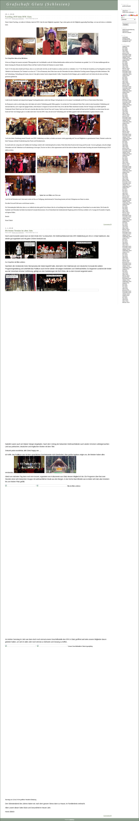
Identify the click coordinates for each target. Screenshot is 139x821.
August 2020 (125, 140)
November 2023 (126, 88)
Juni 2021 (125, 126)
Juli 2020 (124, 141)
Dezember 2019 (126, 150)
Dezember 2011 (126, 278)
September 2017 (126, 186)
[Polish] (135, 15)
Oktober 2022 (126, 103)
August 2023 (125, 92)
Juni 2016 (125, 207)
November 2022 (126, 102)
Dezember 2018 (126, 166)
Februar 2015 (126, 229)
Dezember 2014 (126, 232)
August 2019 (125, 155)
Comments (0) (107, 224)
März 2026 (125, 51)
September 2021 (126, 122)
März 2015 (125, 228)
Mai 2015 (125, 225)
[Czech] (122, 15)
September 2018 (126, 171)
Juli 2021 (124, 124)
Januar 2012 (125, 277)
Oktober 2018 (126, 169)
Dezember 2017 (126, 182)
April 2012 (125, 273)
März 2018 (125, 179)
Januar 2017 (125, 197)
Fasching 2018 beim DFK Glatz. (18, 17)
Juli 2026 (124, 47)
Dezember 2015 (126, 215)
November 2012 (126, 264)
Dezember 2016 (126, 199)
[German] (131, 15)
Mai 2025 (125, 64)
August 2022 (125, 106)
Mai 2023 (125, 96)
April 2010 (125, 299)
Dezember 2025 (126, 54)
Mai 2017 (125, 192)
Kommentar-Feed (126, 40)
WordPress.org (126, 41)
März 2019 (125, 162)
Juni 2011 (125, 285)
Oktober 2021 (126, 120)
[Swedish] (123, 17)
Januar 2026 (125, 53)
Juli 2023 (124, 93)
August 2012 (125, 269)
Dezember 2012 (126, 263)
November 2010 (126, 292)
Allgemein (125, 11)
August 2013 (125, 252)
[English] (127, 15)
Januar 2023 (125, 99)
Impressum (125, 31)
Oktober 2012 (126, 266)
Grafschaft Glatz (126, 6)
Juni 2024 (125, 78)
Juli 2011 (124, 284)
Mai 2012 (125, 271)
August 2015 (125, 221)
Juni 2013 (125, 255)
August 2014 (125, 238)
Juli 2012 (124, 270)
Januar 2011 (125, 290)
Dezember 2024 (126, 71)
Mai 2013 (125, 256)
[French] (130, 15)
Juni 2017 (125, 190)
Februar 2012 (126, 276)
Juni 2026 (125, 49)
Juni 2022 (125, 109)
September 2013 (126, 250)
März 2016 (125, 211)
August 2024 (125, 75)
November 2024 (126, 72)
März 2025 (125, 67)
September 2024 (126, 74)
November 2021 (126, 119)
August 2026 (125, 46)
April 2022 (125, 112)
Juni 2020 (125, 143)
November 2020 (126, 136)
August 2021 (125, 123)
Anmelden (125, 37)
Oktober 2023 (126, 89)
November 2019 (126, 151)
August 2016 (125, 204)
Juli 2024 (124, 77)
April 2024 (125, 81)
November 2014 (126, 234)
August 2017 (125, 187)
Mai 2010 (125, 298)
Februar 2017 (126, 196)
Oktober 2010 (126, 294)
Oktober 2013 (126, 249)
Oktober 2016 (126, 201)
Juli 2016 (124, 206)
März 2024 (125, 82)
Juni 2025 (125, 63)
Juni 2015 (125, 224)
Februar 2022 (126, 115)
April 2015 (125, 227)
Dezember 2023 (126, 86)
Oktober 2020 (126, 137)
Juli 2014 (124, 239)
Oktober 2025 (126, 57)
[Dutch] (124, 15)
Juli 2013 (124, 253)
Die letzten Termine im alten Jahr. (19, 231)
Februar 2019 (126, 164)
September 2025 (126, 58)
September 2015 (126, 220)
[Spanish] (137, 15)
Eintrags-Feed (126, 38)
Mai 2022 (125, 110)
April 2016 (125, 210)
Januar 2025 (125, 70)
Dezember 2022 (126, 100)
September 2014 (126, 236)
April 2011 (125, 288)
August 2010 (125, 295)
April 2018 (125, 178)
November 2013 (126, 248)
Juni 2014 (125, 241)
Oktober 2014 (126, 235)
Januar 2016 (125, 214)
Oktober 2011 (126, 280)
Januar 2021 (125, 133)
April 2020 (125, 145)
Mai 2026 (125, 50)
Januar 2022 (125, 116)
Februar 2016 (126, 213)
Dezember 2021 (126, 117)
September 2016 (126, 203)
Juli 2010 (124, 297)
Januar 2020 (125, 148)
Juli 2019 (124, 157)
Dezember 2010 (126, 291)
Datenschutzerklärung (128, 29)
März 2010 (125, 301)
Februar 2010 (126, 302)
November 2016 (126, 200)
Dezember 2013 (126, 246)
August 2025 (125, 60)
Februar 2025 (126, 68)
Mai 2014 (125, 242)
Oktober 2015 (126, 218)
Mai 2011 (125, 287)
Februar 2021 (126, 131)
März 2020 (125, 147)
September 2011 (126, 281)
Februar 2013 (126, 260)
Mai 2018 (125, 176)
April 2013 (125, 257)
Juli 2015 (124, 222)
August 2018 (125, 172)
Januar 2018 (125, 180)
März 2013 (125, 259)
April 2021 (125, 129)
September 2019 (126, 154)
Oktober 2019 (126, 152)
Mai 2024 (125, 79)
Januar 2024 (125, 85)
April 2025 (125, 65)
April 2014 (125, 243)
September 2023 (126, 91)
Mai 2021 (125, 127)
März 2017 (125, 194)
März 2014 (125, 245)
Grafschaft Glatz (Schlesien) (38, 4)
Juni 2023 (125, 95)
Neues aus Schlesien (18, 18)
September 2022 (126, 105)
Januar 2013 (125, 262)
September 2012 (126, 267)
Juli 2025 (124, 61)
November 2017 (126, 183)
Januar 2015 (125, 231)
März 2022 (125, 113)
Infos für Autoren (126, 32)
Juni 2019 (125, 158)
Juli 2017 (124, 189)
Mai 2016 (125, 208)
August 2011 (125, 283)
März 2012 (125, 274)
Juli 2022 (124, 107)
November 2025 (126, 56)
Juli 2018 (124, 173)
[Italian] (133, 15)
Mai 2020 (125, 144)
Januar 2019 (125, 165)
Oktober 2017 (126, 185)
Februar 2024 (126, 84)
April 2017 (125, 193)
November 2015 (126, 217)
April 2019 (125, 161)
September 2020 (126, 138)
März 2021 (125, 130)
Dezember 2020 (126, 134)
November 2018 (126, 168)
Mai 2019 (125, 159)
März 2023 (125, 98)
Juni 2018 (125, 175)
